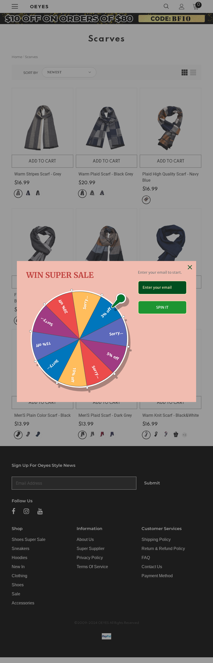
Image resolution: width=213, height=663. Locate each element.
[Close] (190, 267)
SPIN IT (162, 307)
